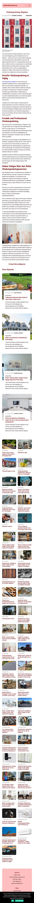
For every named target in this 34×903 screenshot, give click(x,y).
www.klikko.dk (18, 883)
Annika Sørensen (18, 373)
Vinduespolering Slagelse (9, 81)
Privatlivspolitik (19, 900)
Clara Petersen (18, 292)
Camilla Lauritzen (17, 15)
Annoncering (17, 890)
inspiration (29, 15)
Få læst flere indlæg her (17, 264)
